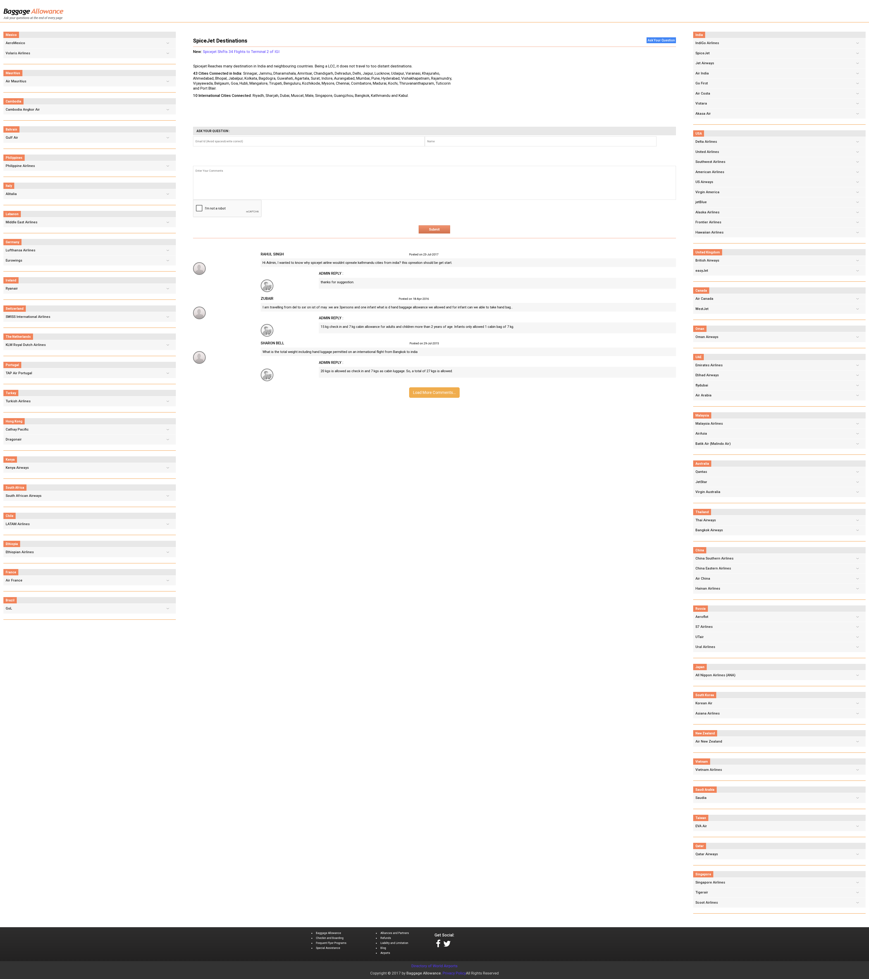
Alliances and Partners (394, 933)
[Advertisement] (567, 81)
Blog (383, 948)
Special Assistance (328, 948)
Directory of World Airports (434, 966)
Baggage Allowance (328, 933)
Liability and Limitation (394, 943)
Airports (385, 953)
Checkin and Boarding (330, 938)
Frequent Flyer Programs (331, 943)
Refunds (385, 938)
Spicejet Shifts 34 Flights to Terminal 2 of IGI (241, 51)
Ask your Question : (213, 131)
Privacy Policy (454, 973)
